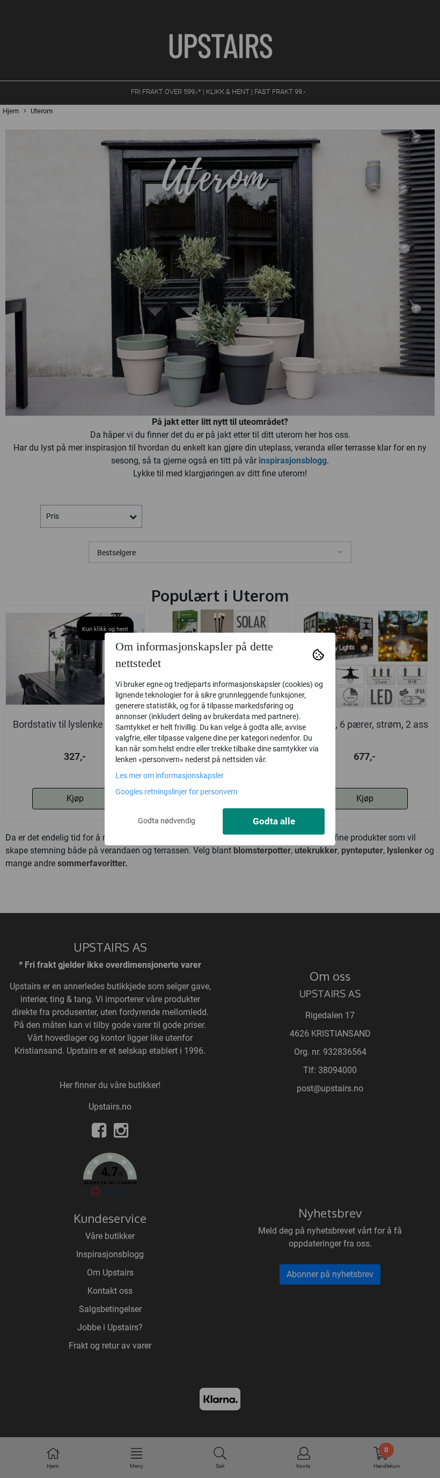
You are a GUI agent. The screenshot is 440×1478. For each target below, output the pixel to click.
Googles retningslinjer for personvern (176, 791)
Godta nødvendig (166, 820)
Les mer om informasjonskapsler (169, 775)
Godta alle (274, 821)
